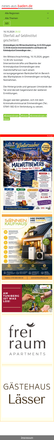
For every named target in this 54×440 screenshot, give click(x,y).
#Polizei (24, 115)
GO (7, 23)
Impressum (27, 437)
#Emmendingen (11, 115)
